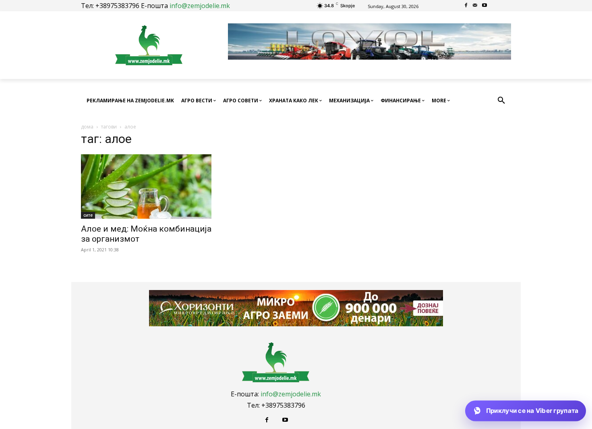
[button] (501, 100)
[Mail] (475, 5)
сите (88, 215)
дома (87, 126)
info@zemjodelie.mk (200, 5)
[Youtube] (484, 5)
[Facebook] (466, 5)
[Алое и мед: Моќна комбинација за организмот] (146, 186)
